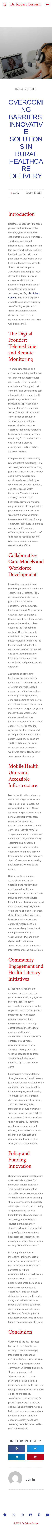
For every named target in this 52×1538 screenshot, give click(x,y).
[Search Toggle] (4, 4)
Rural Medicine (26, 89)
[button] (16, 1448)
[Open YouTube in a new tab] (47, 1515)
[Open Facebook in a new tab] (5, 1515)
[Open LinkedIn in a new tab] (31, 1515)
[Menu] (48, 4)
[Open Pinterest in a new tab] (39, 1515)
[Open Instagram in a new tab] (22, 1515)
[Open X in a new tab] (13, 1515)
